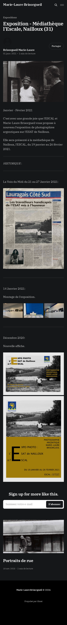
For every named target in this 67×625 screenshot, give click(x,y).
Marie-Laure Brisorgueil (22, 4)
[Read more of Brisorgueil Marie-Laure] (7, 41)
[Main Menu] (62, 5)
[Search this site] (55, 4)
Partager (56, 46)
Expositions (10, 17)
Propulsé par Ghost (33, 601)
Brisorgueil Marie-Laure (18, 50)
